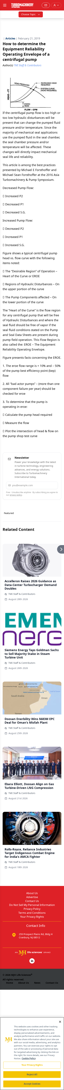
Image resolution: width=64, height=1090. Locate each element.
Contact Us (32, 901)
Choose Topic (28, 14)
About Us (32, 893)
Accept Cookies (32, 1083)
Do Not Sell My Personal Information (32, 905)
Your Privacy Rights (32, 917)
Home (9, 982)
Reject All (32, 1074)
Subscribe (46, 485)
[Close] (60, 1021)
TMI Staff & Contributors (21, 593)
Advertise (32, 897)
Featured (9, 513)
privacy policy (16, 495)
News (37, 982)
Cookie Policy (29, 1058)
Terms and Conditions (32, 913)
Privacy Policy (32, 909)
